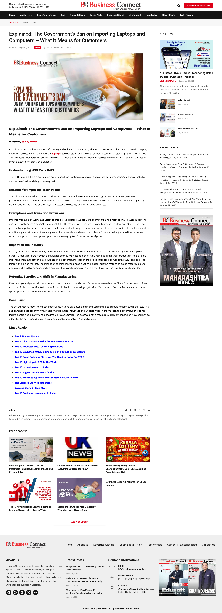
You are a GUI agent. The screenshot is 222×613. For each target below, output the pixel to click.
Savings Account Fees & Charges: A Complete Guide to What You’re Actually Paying (84, 580)
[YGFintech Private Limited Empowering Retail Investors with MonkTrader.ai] (186, 54)
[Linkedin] (22, 592)
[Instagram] (15, 592)
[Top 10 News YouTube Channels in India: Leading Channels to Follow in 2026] (31, 490)
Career (171, 544)
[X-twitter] (28, 592)
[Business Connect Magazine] (111, 5)
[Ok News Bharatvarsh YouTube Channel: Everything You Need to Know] (79, 449)
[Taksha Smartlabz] (167, 118)
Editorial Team (188, 544)
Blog (63, 15)
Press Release (77, 15)
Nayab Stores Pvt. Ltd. (188, 129)
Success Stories (115, 15)
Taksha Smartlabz (186, 114)
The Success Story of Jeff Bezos (33, 382)
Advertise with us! (104, 544)
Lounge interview (46, 15)
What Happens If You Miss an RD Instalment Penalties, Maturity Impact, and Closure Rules (31, 469)
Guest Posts (96, 15)
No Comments (53, 48)
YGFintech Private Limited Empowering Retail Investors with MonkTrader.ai (186, 74)
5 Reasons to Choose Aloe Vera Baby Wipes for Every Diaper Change (76, 508)
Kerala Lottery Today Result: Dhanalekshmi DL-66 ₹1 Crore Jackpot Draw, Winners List (125, 469)
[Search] (179, 5)
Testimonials (186, 15)
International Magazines (198, 6)
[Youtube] (35, 592)
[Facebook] (8, 592)
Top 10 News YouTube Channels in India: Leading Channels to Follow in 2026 (30, 508)
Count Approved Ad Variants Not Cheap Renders (126, 484)
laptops (56, 153)
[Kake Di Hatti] (167, 104)
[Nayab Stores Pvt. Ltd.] (167, 132)
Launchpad (135, 15)
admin (13, 48)
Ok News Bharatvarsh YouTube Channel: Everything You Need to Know (78, 467)
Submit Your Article (131, 544)
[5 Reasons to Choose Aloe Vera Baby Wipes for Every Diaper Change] (79, 490)
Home (69, 544)
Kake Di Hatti (184, 100)
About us (82, 544)
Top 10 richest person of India (32, 367)
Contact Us (208, 544)
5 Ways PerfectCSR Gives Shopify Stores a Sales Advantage (85, 568)
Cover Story (168, 15)
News (12, 15)
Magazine (25, 15)
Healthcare (152, 15)
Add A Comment (79, 522)
